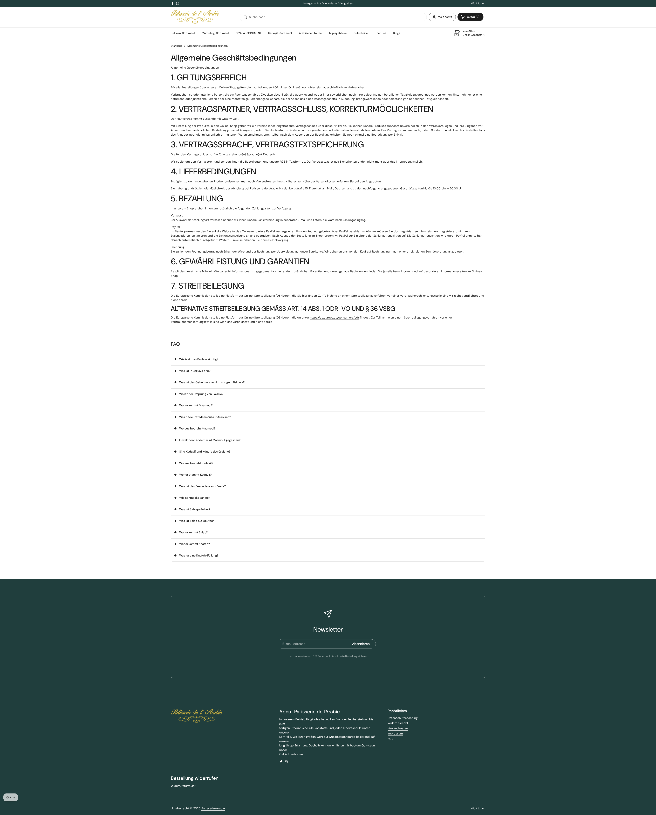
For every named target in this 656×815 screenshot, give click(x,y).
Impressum (395, 733)
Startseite (176, 46)
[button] (469, 33)
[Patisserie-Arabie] (195, 17)
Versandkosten (398, 728)
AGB (390, 739)
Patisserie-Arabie (213, 808)
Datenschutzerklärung (403, 718)
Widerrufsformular (183, 786)
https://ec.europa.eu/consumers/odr (334, 317)
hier (304, 295)
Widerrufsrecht (398, 723)
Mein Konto (445, 17)
